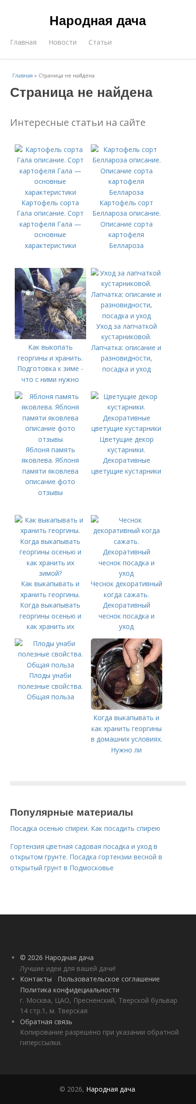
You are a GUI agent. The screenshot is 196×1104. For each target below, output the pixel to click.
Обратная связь (46, 1021)
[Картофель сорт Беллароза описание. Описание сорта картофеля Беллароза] (126, 192)
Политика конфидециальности (69, 989)
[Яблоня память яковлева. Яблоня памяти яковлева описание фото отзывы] (50, 439)
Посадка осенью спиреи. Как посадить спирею (85, 828)
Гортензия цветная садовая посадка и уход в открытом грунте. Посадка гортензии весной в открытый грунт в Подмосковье (86, 857)
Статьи (100, 42)
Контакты (36, 978)
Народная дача (97, 20)
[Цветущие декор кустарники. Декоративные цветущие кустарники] (126, 428)
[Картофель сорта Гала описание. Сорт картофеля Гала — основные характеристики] (50, 192)
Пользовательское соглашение (109, 978)
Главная (23, 42)
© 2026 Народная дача (57, 957)
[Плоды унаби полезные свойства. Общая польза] (50, 664)
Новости (63, 42)
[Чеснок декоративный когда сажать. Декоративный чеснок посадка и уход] (126, 573)
